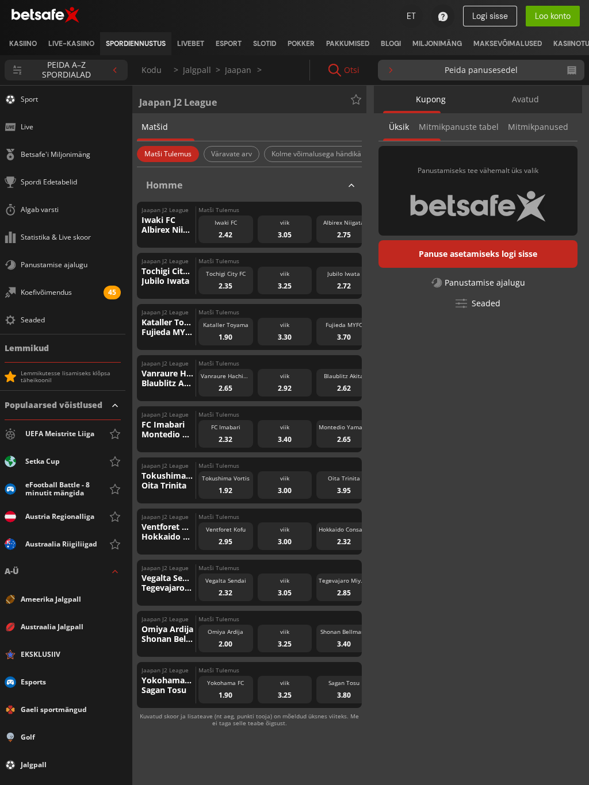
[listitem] (23, 43)
